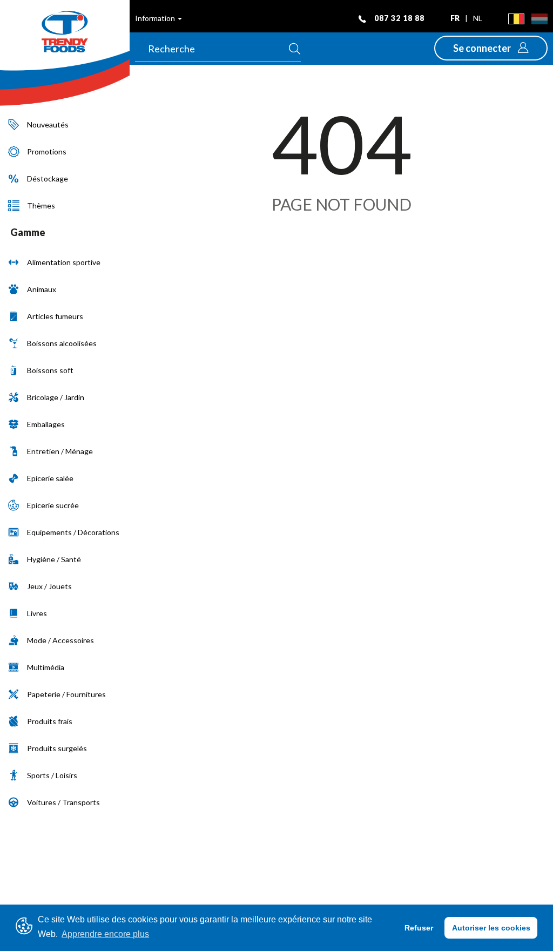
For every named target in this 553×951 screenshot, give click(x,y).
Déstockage (47, 178)
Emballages (46, 424)
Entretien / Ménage (60, 451)
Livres (37, 613)
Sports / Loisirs (52, 775)
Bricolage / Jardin (55, 397)
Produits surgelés (57, 748)
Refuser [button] (418, 927)
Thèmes (41, 205)
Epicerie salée (50, 478)
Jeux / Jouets (49, 586)
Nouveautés (48, 124)
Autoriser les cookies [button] (491, 927)
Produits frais (49, 721)
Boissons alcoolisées (62, 343)
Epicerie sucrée (53, 505)
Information (156, 18)
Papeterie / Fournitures (66, 694)
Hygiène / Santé (54, 559)
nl (477, 18)
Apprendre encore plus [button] (105, 934)
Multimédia (45, 667)
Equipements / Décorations (73, 532)
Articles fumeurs (55, 316)
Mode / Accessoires (60, 640)
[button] (491, 48)
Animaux (41, 289)
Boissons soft (50, 370)
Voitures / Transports (63, 802)
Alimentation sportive (63, 262)
